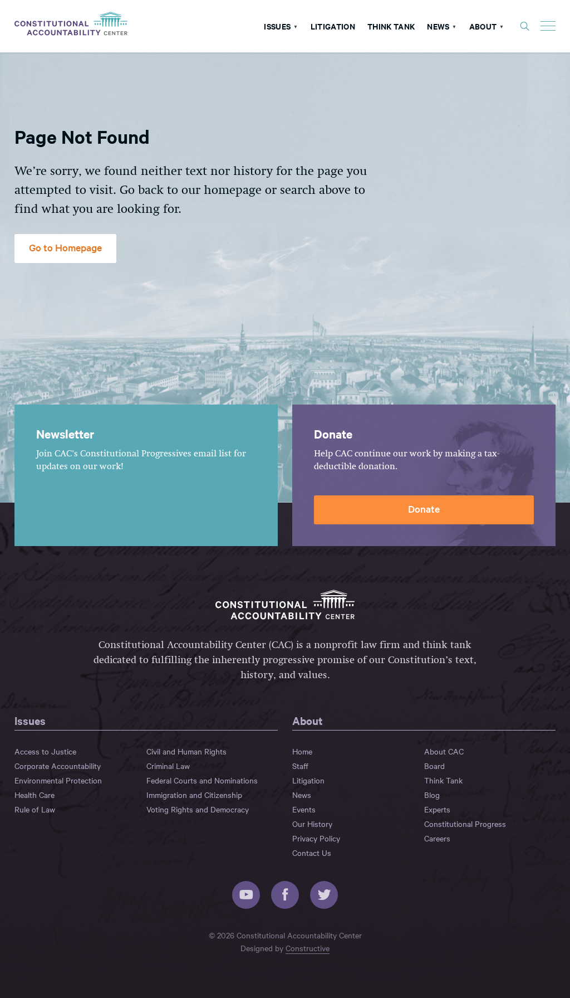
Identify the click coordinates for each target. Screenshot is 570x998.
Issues (277, 26)
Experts (437, 809)
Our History (312, 823)
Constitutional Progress (465, 823)
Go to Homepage (65, 247)
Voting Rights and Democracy (197, 809)
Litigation (333, 26)
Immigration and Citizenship (194, 794)
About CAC (444, 751)
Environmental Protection (58, 780)
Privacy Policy (316, 838)
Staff (300, 765)
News (438, 26)
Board (434, 765)
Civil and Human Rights (186, 751)
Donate (424, 508)
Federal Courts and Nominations (202, 780)
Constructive (308, 947)
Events (304, 809)
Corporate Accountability (57, 765)
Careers (437, 838)
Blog (432, 794)
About (483, 26)
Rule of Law (34, 809)
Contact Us (311, 852)
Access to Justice (45, 751)
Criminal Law (168, 765)
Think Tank (391, 26)
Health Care (34, 794)
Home (302, 751)
